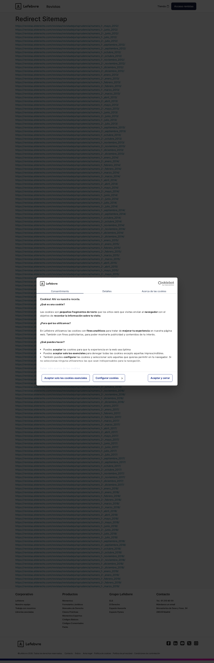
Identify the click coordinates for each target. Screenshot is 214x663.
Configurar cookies (107, 378)
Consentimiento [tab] (60, 291)
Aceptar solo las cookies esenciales (65, 378)
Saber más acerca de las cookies (60, 368)
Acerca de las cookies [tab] (154, 291)
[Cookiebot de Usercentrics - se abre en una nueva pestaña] (160, 283)
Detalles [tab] (107, 291)
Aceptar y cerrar (160, 378)
